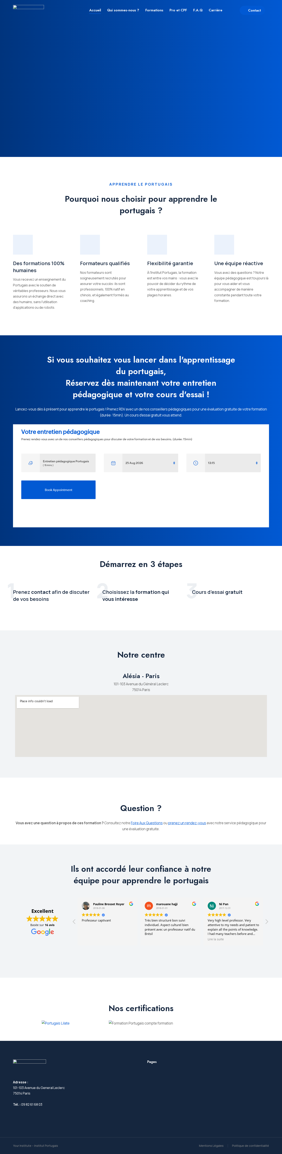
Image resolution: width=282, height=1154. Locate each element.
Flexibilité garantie (170, 263)
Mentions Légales (211, 1146)
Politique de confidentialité (250, 1146)
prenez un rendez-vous (187, 823)
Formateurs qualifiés (105, 263)
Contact (254, 10)
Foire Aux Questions (147, 823)
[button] (266, 923)
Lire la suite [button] (216, 939)
